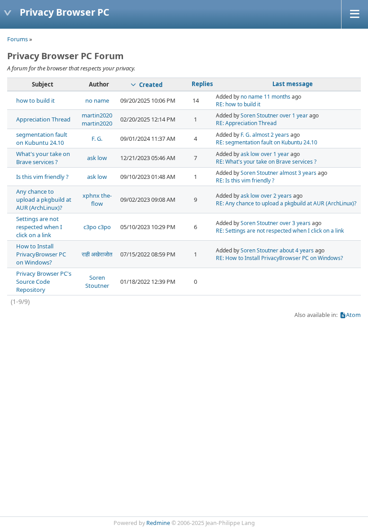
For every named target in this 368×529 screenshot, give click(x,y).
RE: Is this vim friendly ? (245, 180)
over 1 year (294, 115)
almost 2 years (270, 135)
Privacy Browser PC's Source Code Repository (43, 281)
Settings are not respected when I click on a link (39, 227)
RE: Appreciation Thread (246, 123)
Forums (17, 39)
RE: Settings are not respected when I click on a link (280, 230)
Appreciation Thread (43, 119)
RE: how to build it (238, 104)
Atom (353, 315)
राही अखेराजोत (97, 254)
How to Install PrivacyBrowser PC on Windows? (41, 254)
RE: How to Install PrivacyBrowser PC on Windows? (279, 258)
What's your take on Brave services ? (43, 158)
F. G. (97, 138)
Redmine (158, 523)
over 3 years (295, 223)
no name (97, 100)
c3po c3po (97, 227)
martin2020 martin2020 (97, 119)
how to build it (35, 100)
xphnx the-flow (97, 199)
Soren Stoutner (259, 115)
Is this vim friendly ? (42, 177)
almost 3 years (298, 173)
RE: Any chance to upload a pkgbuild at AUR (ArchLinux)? (286, 203)
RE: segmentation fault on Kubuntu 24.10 (266, 142)
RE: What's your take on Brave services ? (266, 161)
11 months (277, 96)
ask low (97, 158)
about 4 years (297, 250)
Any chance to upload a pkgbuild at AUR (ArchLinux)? (43, 199)
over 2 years (276, 195)
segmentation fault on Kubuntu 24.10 (41, 138)
